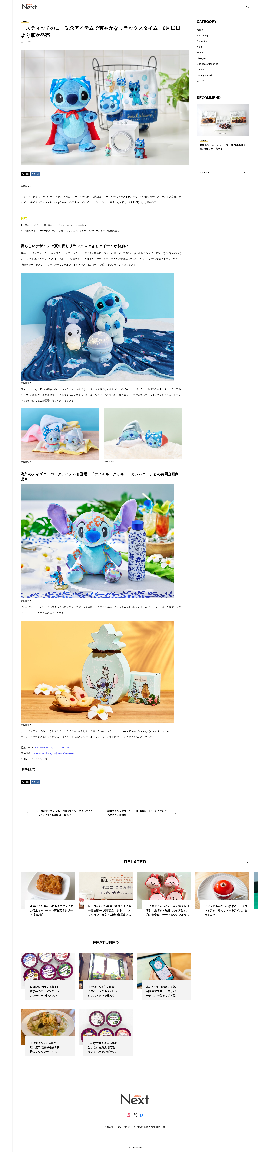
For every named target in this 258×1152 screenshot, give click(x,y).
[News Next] (31, 6)
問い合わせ (124, 1127)
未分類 (200, 81)
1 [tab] (220, 133)
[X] (135, 1115)
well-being (202, 35)
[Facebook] (141, 1115)
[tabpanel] (223, 128)
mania (200, 30)
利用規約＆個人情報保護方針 (149, 1127)
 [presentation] (245, 861)
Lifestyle (201, 58)
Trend (200, 52)
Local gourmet (204, 75)
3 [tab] (226, 133)
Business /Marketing (207, 64)
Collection (202, 41)
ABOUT (109, 1127)
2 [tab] (223, 133)
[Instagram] (128, 1115)
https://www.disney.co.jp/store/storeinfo (53, 753)
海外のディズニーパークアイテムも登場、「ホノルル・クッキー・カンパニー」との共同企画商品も (72, 230)
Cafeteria (201, 69)
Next (199, 47)
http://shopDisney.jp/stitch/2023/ (52, 747)
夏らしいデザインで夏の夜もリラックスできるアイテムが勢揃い (55, 225)
